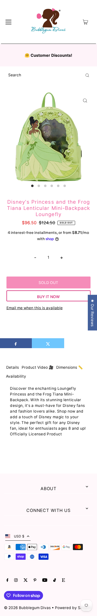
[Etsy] (63, 581)
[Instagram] (16, 581)
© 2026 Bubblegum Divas (28, 607)
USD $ (19, 536)
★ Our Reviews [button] (92, 313)
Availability (16, 376)
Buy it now (48, 296)
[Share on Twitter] (48, 343)
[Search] (87, 75)
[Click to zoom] (85, 100)
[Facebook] (7, 581)
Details (12, 367)
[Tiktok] (54, 581)
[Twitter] (26, 581)
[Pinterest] (35, 581)
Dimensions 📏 (69, 367)
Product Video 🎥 (37, 367)
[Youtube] (44, 581)
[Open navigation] (8, 22)
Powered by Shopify (73, 607)
